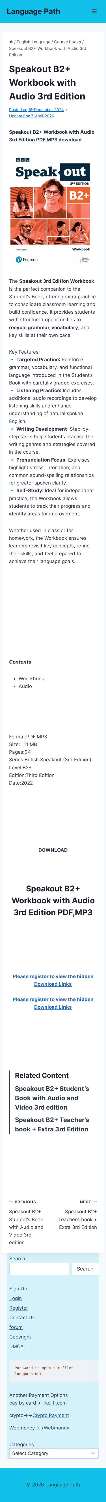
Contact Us (22, 1317)
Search (17, 1258)
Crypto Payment (51, 1415)
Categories (21, 1444)
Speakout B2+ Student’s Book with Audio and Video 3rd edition (52, 1098)
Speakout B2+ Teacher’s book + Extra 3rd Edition (77, 1215)
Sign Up (18, 1288)
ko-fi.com (56, 1403)
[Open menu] (94, 11)
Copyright (20, 1337)
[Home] (11, 41)
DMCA (16, 1346)
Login (15, 1298)
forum (16, 1327)
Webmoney (56, 1428)
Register (18, 1308)
